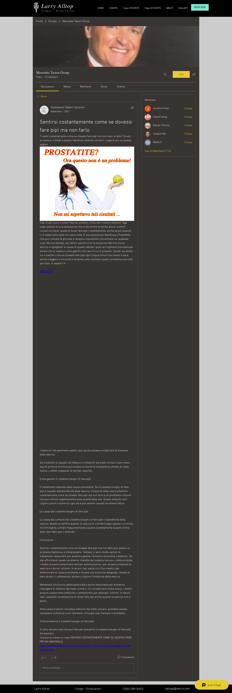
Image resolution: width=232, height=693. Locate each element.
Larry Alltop (57, 5)
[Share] (132, 108)
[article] (87, 390)
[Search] (165, 74)
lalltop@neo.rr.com (177, 689)
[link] (47, 86)
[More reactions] (53, 657)
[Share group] (194, 74)
